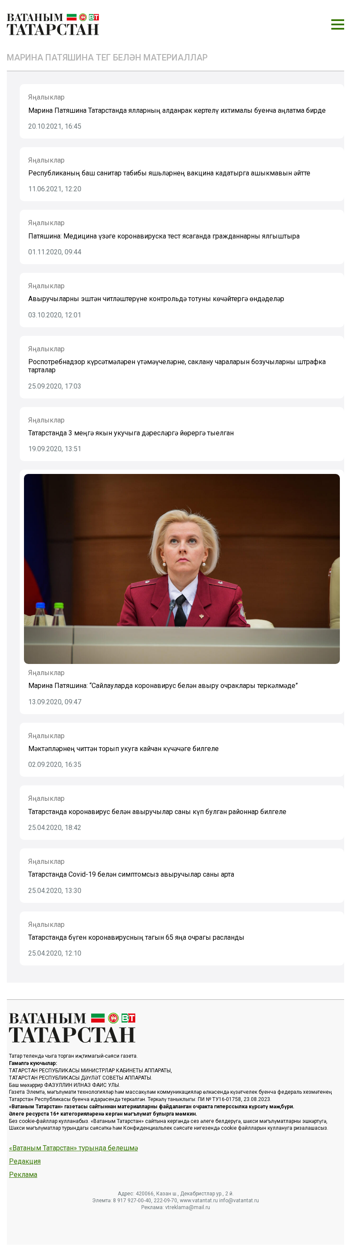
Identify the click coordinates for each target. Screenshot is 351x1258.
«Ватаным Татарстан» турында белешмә (73, 1148)
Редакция (25, 1161)
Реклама (23, 1174)
